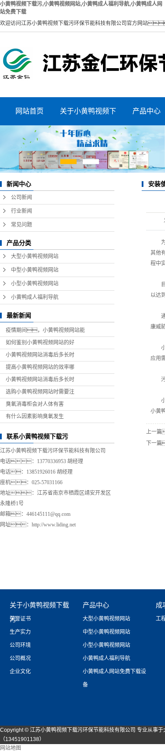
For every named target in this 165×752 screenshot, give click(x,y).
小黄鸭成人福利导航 (35, 297)
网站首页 (29, 111)
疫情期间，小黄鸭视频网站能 (45, 330)
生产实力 (20, 632)
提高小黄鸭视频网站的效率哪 (40, 367)
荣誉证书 (20, 619)
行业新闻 (21, 211)
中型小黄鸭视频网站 (35, 270)
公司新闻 (21, 197)
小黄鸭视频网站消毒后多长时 (40, 355)
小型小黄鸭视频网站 (35, 284)
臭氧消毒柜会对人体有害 (35, 404)
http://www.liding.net (54, 525)
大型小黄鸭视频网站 (35, 256)
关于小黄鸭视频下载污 (88, 116)
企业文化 (20, 671)
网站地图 (10, 748)
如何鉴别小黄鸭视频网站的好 (40, 342)
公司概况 (20, 658)
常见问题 (21, 225)
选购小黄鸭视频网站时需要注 (40, 392)
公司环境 (20, 645)
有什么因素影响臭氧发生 (35, 416)
